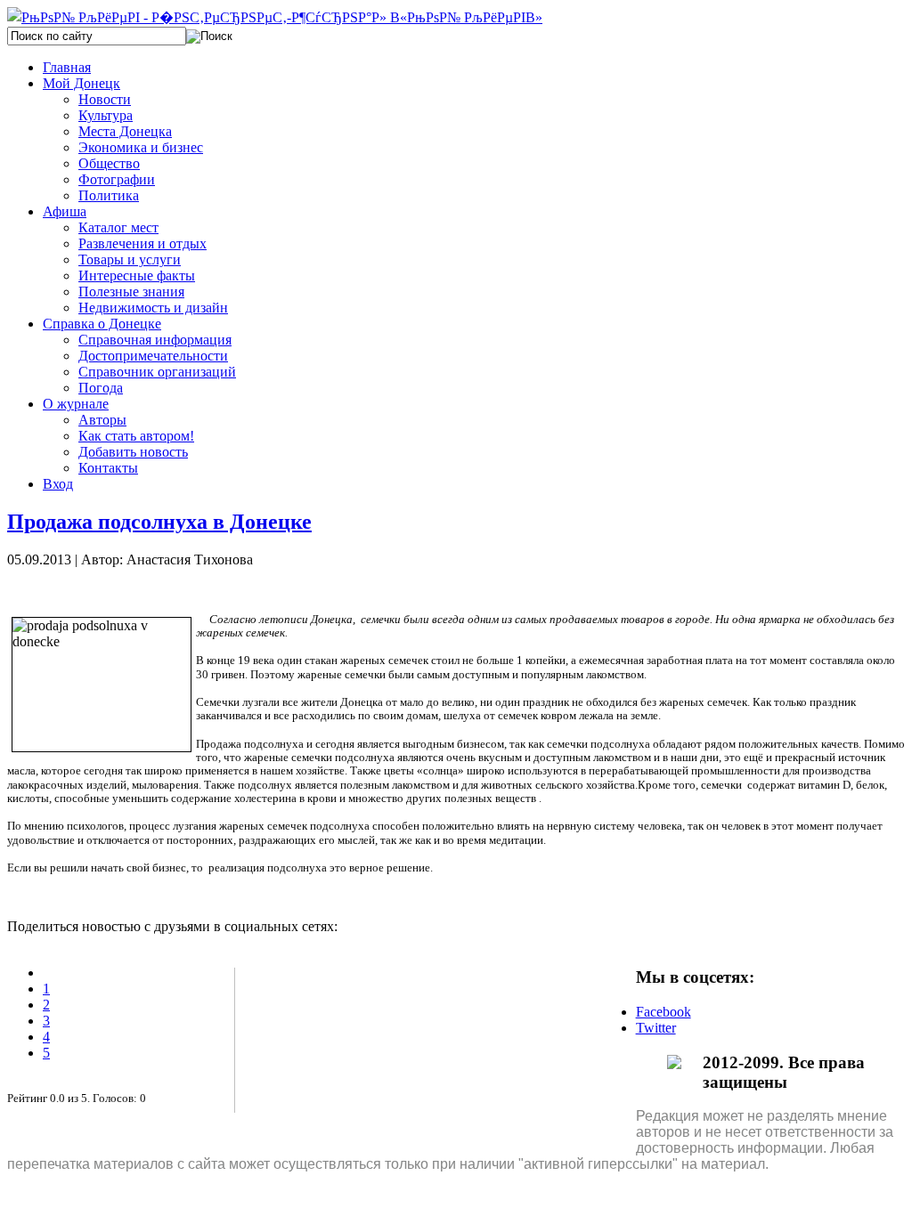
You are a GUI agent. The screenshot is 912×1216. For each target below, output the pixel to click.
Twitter (656, 1027)
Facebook (663, 1011)
